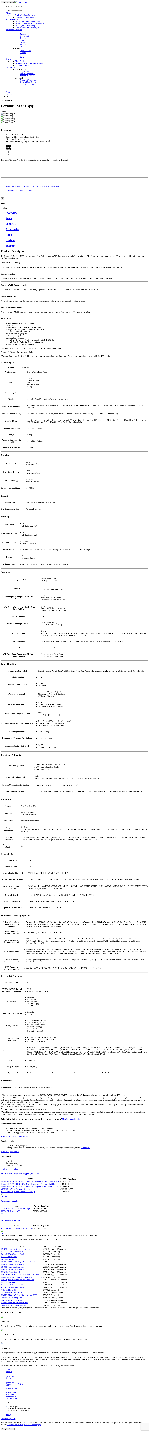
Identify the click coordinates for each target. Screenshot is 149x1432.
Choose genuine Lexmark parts (26, 26)
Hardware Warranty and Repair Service (29, 63)
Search (8, 6)
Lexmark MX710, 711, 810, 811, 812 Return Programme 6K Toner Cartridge (29, 1187)
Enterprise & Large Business (25, 17)
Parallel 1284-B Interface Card (12, 1254)
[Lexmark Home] (21, 2)
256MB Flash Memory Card (11, 1298)
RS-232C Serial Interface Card (12, 1252)
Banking (23, 34)
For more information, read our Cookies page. (24, 1425)
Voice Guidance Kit (8, 1290)
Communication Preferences (16, 1384)
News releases (11, 1396)
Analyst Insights (11, 1388)
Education (23, 42)
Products (9, 94)
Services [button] (9, 59)
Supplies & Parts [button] (12, 19)
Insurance (23, 40)
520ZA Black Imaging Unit (11, 1211)
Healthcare (23, 38)
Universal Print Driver (28, 82)
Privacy (8, 1415)
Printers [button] (8, 13)
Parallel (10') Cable (8, 1259)
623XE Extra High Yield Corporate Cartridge (18, 1192)
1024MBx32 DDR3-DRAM (11, 1292)
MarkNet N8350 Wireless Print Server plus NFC (19, 1295)
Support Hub (24, 72)
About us (9, 1372)
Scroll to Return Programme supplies (14, 1137)
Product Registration (27, 74)
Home (8, 92)
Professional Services (22, 65)
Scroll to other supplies (9, 1169)
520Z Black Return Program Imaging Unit (16, 1209)
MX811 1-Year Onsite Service (12, 1267)
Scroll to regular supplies (10, 1152)
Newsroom (10, 1376)
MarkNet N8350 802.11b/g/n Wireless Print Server (20, 1262)
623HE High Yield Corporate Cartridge (15, 1189)
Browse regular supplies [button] (10, 1220)
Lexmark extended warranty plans (27, 28)
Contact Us (10, 1382)
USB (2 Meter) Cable (9, 1257)
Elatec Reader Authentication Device (14, 1303)
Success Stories (11, 1392)
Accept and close (8, 1429)
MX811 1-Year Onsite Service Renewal (15, 1249)
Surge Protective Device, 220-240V (14, 1305)
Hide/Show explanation (71, 1119)
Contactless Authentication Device (14, 1285)
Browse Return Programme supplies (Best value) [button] (20, 1174)
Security (23, 53)
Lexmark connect (12, 1398)
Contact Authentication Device (12, 1287)
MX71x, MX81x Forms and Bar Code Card (17, 1280)
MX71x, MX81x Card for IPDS (13, 1282)
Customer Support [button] (12, 67)
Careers (8, 1374)
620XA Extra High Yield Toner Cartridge (16, 1228)
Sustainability (10, 1394)
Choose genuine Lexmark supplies (27, 21)
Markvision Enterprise (28, 84)
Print (21, 55)
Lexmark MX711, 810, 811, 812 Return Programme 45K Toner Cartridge (28, 1184)
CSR (7, 1386)
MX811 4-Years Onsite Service (12, 1269)
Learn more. (85, 1148)
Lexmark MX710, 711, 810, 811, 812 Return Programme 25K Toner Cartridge (30, 1181)
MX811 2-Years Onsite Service (12, 1264)
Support (8, 1378)
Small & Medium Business (25, 15)
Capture (22, 57)
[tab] (77, 212)
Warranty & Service (27, 76)
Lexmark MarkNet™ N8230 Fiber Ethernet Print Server (22, 1277)
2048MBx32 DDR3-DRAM (11, 1300)
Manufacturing (25, 44)
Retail (22, 46)
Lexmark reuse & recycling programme (29, 23)
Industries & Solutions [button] (14, 30)
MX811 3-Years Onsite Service (12, 1272)
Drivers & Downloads (28, 80)
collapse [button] (4, 1196)
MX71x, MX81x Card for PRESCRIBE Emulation (20, 1275)
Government (24, 36)
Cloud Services (25, 51)
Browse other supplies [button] (9, 1201)
